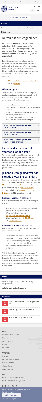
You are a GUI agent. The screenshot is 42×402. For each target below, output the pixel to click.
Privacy (4, 345)
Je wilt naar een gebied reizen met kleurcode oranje (17, 133)
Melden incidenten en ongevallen (13, 381)
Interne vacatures (8, 363)
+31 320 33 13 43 (15, 220)
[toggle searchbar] (39, 6)
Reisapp (17, 83)
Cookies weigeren (10, 399)
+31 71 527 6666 (28, 218)
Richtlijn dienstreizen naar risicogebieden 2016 (24, 303)
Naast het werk (7, 369)
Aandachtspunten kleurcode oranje (21, 310)
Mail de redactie (7, 341)
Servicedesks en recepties (11, 335)
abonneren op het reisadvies (14, 185)
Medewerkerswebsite (7, 28)
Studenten (15, 2)
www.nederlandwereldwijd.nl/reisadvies (24, 81)
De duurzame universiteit (10, 359)
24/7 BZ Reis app (27, 187)
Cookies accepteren (11, 395)
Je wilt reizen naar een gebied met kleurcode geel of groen (17, 140)
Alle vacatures (7, 366)
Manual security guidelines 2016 (20, 318)
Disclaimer (5, 348)
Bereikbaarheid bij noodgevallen (13, 378)
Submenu (6, 32)
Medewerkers (23, 2)
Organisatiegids (32, 2)
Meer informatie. (8, 392)
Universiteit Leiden (6, 2)
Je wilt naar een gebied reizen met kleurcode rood (17, 126)
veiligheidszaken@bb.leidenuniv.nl (18, 215)
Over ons (5, 356)
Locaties (5, 338)
